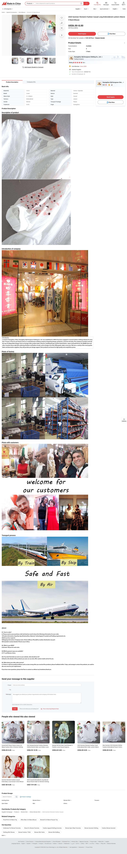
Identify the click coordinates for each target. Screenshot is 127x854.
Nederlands (66, 843)
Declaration (81, 847)
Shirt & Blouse (22, 12)
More (3, 835)
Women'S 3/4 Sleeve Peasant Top (49, 820)
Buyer (85, 9)
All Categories (7, 9)
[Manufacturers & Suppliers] (11, 3)
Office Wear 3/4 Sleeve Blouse (28, 820)
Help (94, 9)
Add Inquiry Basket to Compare (34, 67)
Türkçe (97, 843)
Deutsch (60, 843)
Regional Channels (84, 841)
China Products (29, 841)
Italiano (55, 843)
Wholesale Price (66, 841)
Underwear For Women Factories (12, 828)
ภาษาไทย (92, 843)
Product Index (93, 841)
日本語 (82, 843)
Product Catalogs (26, 797)
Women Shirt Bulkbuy (54, 832)
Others (65, 803)
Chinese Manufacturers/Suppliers (43, 841)
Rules (124, 9)
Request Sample (100, 38)
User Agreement (73, 847)
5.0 (104, 85)
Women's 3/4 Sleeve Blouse (33, 12)
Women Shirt (67, 800)
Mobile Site (101, 841)
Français (41, 843)
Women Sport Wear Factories (73, 828)
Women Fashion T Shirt (24, 832)
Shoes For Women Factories (31, 828)
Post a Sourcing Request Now (50, 709)
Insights (107, 841)
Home (3, 12)
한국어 (77, 843)
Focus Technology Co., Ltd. (52, 847)
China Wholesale (56, 841)
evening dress (5, 800)
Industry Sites (74, 841)
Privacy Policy (89, 847)
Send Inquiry (82, 34)
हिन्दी (87, 843)
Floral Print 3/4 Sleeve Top (10, 820)
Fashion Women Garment (109, 828)
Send (14, 709)
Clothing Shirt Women (9, 832)
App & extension (104, 9)
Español (28, 843)
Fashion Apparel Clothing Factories (52, 828)
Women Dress (36, 800)
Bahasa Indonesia (111, 843)
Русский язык (48, 843)
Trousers (96, 800)
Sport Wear (5, 803)
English (23, 843)
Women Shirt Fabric (39, 832)
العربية (72, 843)
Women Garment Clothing (91, 828)
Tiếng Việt (103, 843)
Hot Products (21, 841)
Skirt (34, 803)
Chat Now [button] (113, 34)
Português (34, 843)
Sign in (123, 4)
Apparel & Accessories (11, 12)
